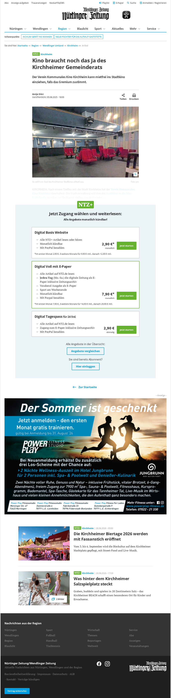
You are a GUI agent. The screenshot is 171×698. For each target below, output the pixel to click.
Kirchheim (72, 45)
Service (133, 630)
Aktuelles (118, 29)
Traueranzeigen (39, 2)
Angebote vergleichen (85, 351)
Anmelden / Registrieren (154, 2)
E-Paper (120, 2)
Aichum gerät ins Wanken (37, 36)
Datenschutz (60, 674)
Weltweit (93, 646)
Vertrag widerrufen (17, 690)
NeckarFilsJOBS (56, 2)
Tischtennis (53, 646)
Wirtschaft (94, 630)
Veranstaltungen (139, 646)
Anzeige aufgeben (20, 2)
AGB (72, 674)
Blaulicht (82, 29)
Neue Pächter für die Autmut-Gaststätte (79, 36)
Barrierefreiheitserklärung (20, 674)
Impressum (44, 674)
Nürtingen (11, 630)
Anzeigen (134, 640)
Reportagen (94, 640)
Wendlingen (12, 635)
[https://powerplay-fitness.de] (85, 456)
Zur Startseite (87, 387)
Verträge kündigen (29, 679)
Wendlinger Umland (53, 45)
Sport (49, 630)
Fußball (50, 635)
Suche (133, 2)
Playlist (105, 2)
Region (35, 45)
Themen (92, 635)
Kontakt (11, 679)
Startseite (23, 45)
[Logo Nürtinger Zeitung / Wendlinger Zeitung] (85, 13)
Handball (51, 640)
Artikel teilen (123, 95)
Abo (7, 2)
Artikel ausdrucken (134, 95)
